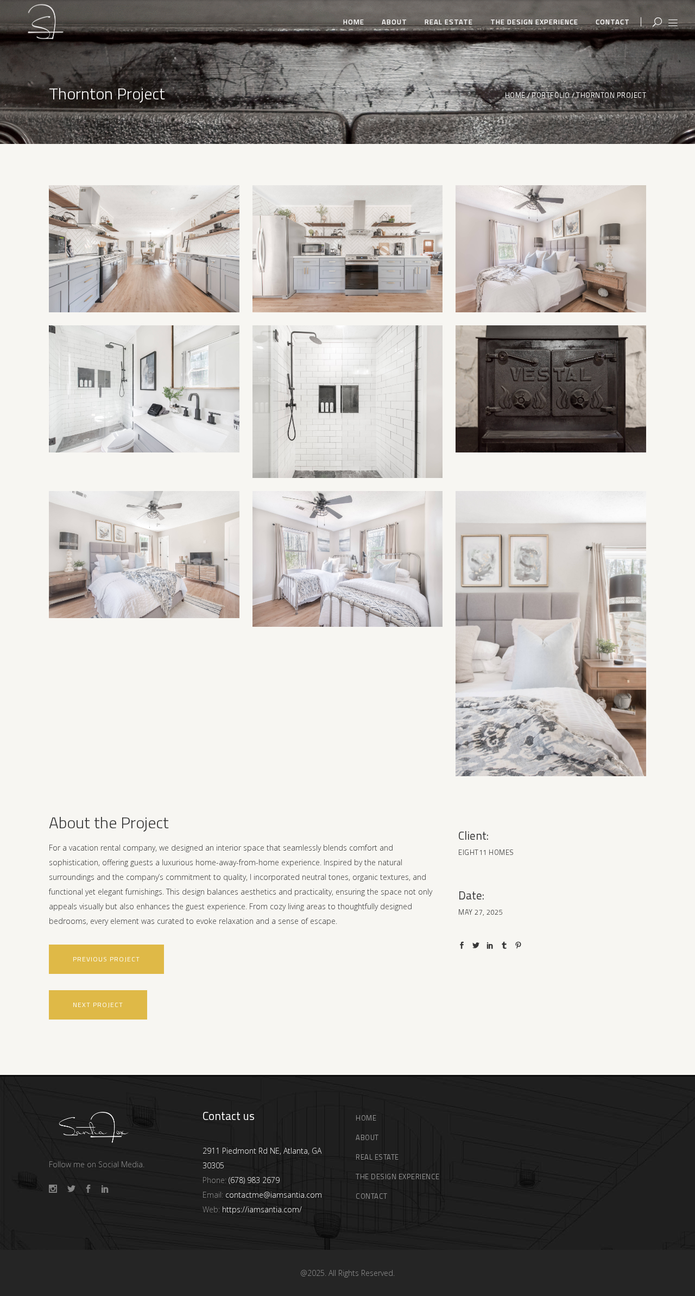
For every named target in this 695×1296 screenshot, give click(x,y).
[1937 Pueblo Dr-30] (144, 248)
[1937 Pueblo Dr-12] (144, 388)
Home (515, 95)
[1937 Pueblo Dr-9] (144, 554)
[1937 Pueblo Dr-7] (347, 559)
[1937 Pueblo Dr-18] (347, 401)
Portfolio (551, 95)
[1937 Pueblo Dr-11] (551, 633)
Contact (372, 1196)
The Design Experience (398, 1176)
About (367, 1137)
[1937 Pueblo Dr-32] (551, 388)
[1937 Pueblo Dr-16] (551, 248)
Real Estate (377, 1157)
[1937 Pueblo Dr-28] (347, 248)
